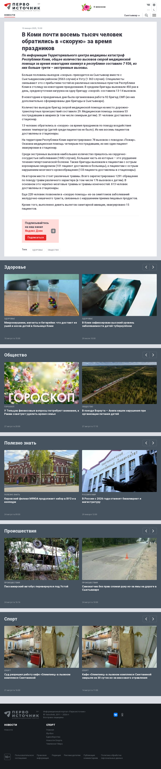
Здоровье (37, 250)
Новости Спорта (54, 740)
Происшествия (20, 531)
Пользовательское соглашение (24, 756)
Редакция (56, 755)
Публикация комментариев (91, 756)
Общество (53, 250)
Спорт (10, 619)
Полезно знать (20, 443)
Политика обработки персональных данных (112, 756)
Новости (10, 724)
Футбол (49, 733)
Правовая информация (43, 756)
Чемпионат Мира (54, 744)
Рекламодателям (72, 755)
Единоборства (53, 737)
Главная (50, 730)
